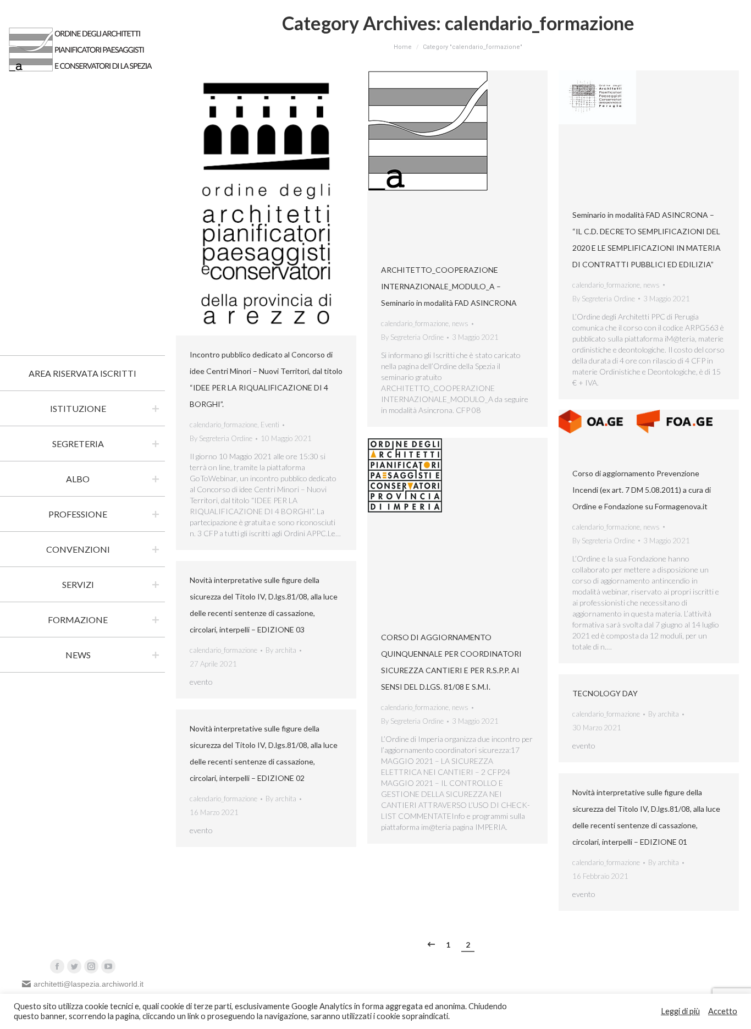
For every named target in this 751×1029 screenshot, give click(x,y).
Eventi (270, 424)
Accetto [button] (722, 1011)
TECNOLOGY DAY (605, 693)
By (221, 438)
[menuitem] (82, 373)
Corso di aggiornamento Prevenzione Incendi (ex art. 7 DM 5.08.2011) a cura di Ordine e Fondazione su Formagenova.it (641, 490)
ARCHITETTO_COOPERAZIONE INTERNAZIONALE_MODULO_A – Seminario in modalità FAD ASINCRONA (449, 286)
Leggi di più (680, 1011)
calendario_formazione (223, 424)
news (460, 323)
